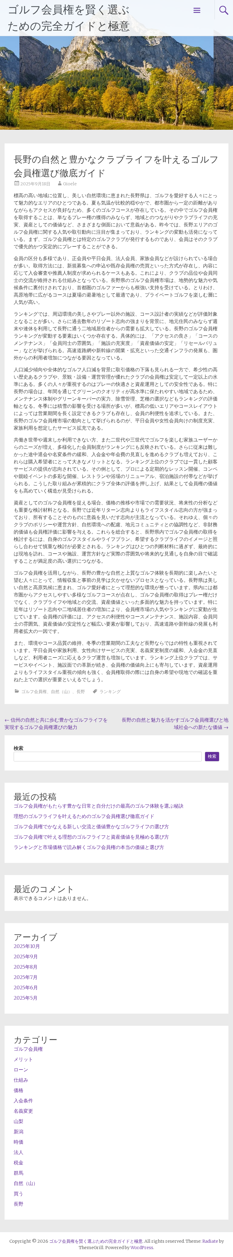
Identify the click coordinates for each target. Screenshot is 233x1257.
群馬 (18, 1173)
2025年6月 (26, 987)
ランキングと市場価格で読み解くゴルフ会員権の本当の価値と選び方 (89, 847)
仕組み (21, 1080)
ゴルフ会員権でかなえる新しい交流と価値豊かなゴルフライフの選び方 (91, 826)
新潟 (18, 1131)
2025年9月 (26, 956)
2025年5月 (26, 998)
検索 (18, 748)
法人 (18, 1152)
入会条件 (23, 1100)
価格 (18, 1090)
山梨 (18, 1121)
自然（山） (61, 691)
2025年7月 (26, 977)
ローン (21, 1069)
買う (18, 1193)
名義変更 (23, 1111)
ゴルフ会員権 (34, 691)
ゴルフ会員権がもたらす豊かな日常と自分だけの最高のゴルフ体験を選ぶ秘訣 (99, 806)
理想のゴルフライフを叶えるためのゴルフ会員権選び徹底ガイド (84, 816)
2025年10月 (27, 946)
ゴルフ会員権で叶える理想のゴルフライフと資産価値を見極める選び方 (91, 837)
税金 (18, 1162)
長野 (80, 691)
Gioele (70, 184)
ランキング (110, 691)
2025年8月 (26, 967)
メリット (23, 1059)
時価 (18, 1142)
